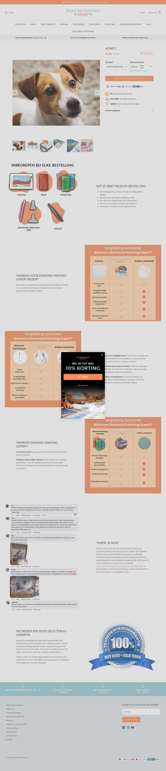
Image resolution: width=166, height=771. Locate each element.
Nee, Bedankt (83, 385)
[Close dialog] (102, 354)
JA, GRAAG (83, 377)
